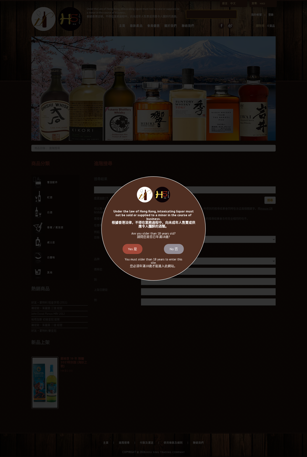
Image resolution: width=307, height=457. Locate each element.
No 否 (174, 249)
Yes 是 (132, 249)
